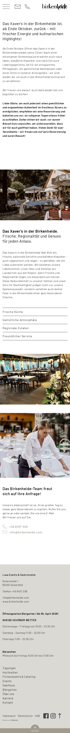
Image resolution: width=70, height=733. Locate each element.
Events (7, 681)
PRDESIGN (14, 720)
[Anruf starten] (27, 6)
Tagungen (9, 668)
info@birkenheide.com (26, 532)
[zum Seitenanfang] (59, 715)
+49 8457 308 (18, 526)
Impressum (9, 715)
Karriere (8, 698)
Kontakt (8, 702)
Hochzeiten (10, 672)
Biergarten (10, 689)
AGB (37, 715)
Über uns (8, 693)
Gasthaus (9, 685)
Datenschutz (25, 715)
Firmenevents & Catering (19, 676)
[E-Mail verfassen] (17, 6)
